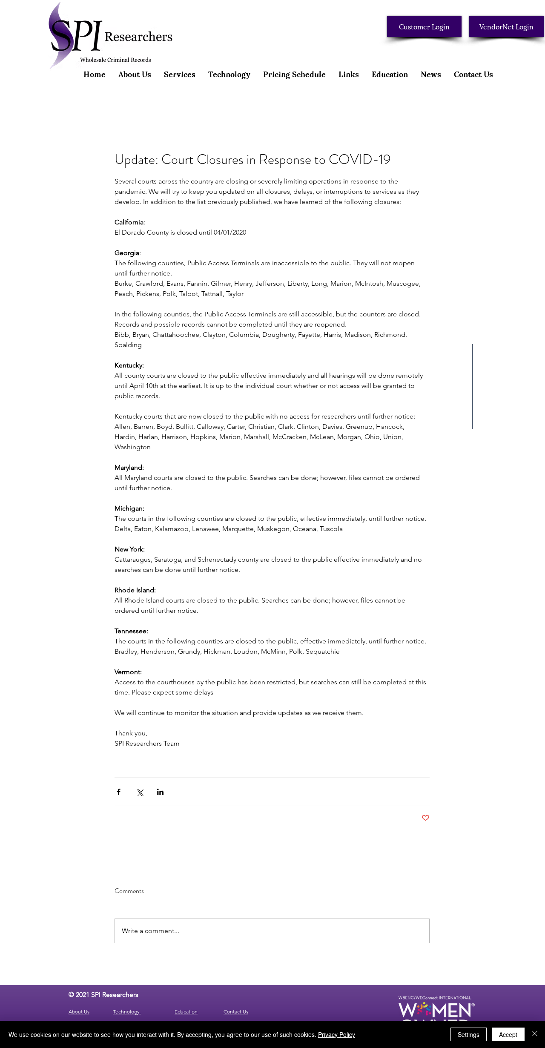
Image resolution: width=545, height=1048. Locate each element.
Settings (468, 1034)
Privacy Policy (336, 1034)
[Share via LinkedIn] (160, 792)
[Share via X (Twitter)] (139, 792)
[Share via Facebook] (119, 792)
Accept (508, 1034)
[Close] (535, 1034)
